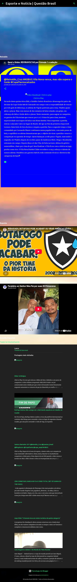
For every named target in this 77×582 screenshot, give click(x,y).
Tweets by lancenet (21, 350)
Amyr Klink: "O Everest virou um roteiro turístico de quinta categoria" (37, 518)
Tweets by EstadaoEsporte (9, 342)
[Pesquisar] (58, 3)
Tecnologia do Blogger (39, 571)
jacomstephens (44, 575)
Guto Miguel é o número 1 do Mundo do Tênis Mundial (32, 550)
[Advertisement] (38, 204)
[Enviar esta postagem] (5, 162)
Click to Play (38, 98)
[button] (5, 88)
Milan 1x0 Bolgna (20, 376)
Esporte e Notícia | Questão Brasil (31, 3)
